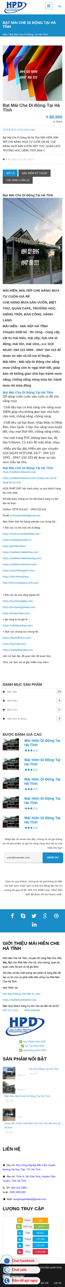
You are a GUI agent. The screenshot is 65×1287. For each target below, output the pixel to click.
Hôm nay (27, 1226)
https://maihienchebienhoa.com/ (21, 552)
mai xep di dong (11, 994)
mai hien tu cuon (31, 994)
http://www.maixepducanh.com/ (21, 583)
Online (27, 1220)
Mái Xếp (12, 691)
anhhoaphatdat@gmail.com (25, 515)
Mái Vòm (12, 709)
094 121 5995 (11, 1010)
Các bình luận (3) (18, 180)
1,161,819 (40, 1252)
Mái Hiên (12, 700)
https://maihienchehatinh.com (19, 472)
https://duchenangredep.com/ (19, 607)
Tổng (27, 1252)
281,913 (40, 1245)
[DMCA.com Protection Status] (14, 1276)
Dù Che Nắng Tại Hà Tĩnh (44, 1068)
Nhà (5, 34)
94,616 (40, 1233)
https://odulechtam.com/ (16, 613)
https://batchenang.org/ (16, 577)
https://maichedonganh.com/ (19, 570)
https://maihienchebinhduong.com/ (22, 558)
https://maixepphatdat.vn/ (17, 540)
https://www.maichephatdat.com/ (21, 534)
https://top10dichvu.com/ (17, 638)
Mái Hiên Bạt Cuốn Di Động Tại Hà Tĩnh (27, 1096)
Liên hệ (57, 1283)
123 (40, 1220)
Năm (27, 1245)
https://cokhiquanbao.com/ (18, 625)
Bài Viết (44, 1283)
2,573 (41, 1226)
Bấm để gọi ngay (25, 1280)
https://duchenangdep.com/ (18, 601)
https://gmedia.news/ (14, 546)
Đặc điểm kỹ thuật (34, 173)
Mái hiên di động (16, 718)
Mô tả (10, 173)
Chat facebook (23, 1261)
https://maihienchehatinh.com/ (20, 564)
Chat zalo (19, 1270)
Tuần (27, 1233)
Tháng (28, 1239)
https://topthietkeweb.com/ (18, 650)
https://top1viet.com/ (15, 644)
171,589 (40, 1239)
